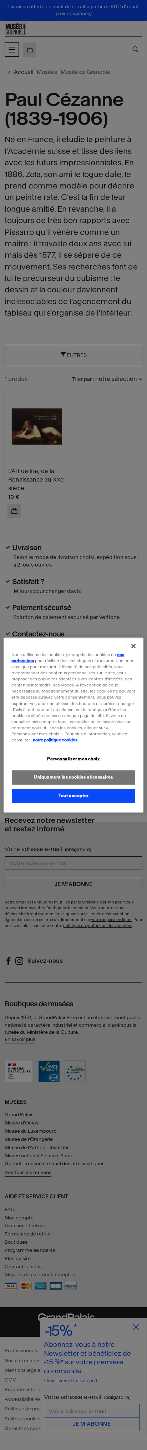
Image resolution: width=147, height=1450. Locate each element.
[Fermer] (133, 646)
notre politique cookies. (55, 740)
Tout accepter (73, 796)
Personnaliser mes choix (73, 759)
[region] (73, 725)
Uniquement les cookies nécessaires (73, 777)
